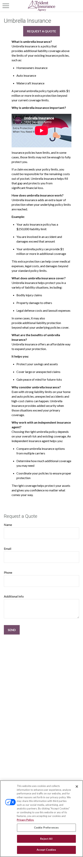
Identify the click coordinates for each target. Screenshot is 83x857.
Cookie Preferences (46, 827)
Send (12, 630)
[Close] (77, 786)
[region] (41, 818)
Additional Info (14, 596)
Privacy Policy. (25, 819)
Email (7, 548)
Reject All (46, 838)
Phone (8, 572)
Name (8, 524)
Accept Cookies (46, 849)
